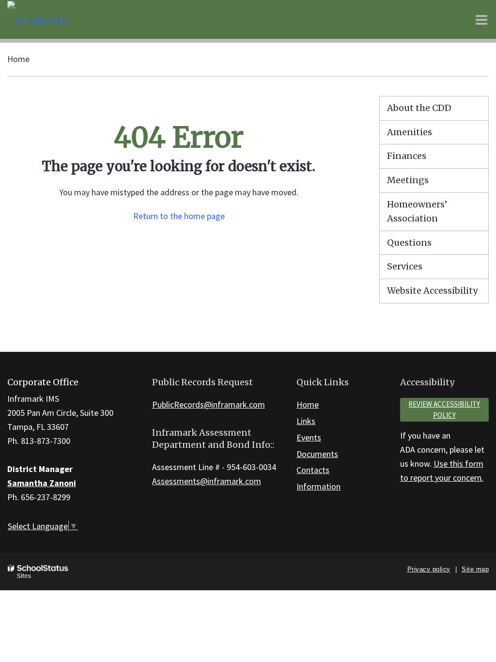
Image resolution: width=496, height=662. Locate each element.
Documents (317, 453)
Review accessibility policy (444, 409)
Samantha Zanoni (41, 483)
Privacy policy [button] (428, 569)
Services (404, 266)
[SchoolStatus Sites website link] (38, 572)
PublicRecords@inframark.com (208, 404)
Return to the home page (179, 215)
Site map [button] (475, 569)
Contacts (312, 469)
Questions (409, 242)
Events (308, 437)
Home (18, 58)
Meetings (408, 180)
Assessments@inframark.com (206, 481)
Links (305, 420)
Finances (406, 155)
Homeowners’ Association (417, 211)
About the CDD (419, 107)
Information (318, 486)
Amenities (409, 132)
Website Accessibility (432, 290)
